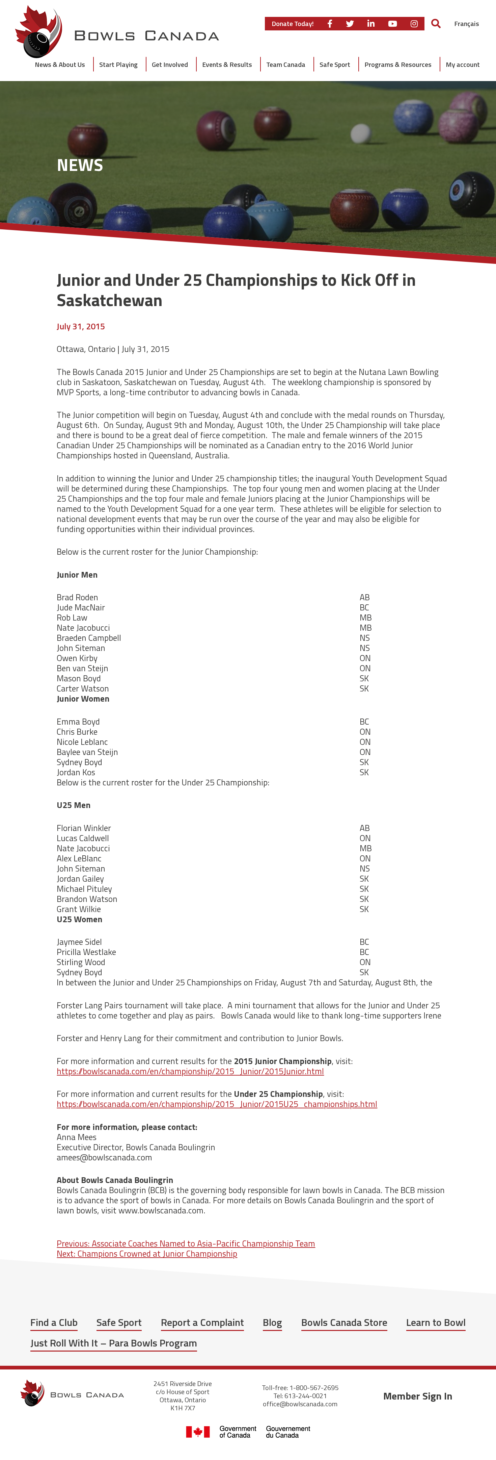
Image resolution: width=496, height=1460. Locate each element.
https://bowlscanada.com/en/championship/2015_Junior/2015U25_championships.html (217, 1104)
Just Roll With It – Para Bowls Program (113, 1343)
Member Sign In (417, 1396)
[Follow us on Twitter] (350, 24)
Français (466, 23)
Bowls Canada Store (344, 1322)
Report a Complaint (202, 1322)
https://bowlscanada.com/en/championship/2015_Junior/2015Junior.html (190, 1071)
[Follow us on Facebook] (329, 24)
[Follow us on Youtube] (392, 24)
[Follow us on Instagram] (414, 24)
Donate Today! (293, 23)
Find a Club (54, 1322)
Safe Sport (119, 1322)
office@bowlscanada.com (300, 1404)
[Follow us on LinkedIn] (371, 24)
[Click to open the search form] (436, 23)
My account (463, 64)
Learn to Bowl (436, 1322)
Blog (272, 1322)
